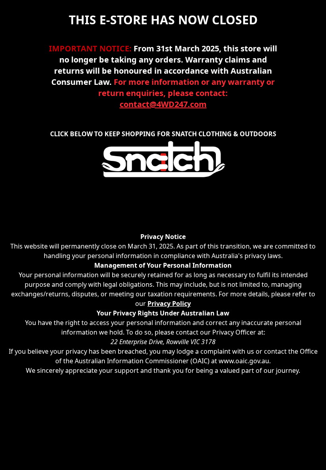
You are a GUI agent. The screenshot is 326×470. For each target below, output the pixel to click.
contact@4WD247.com (163, 104)
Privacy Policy (169, 303)
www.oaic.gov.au (244, 360)
